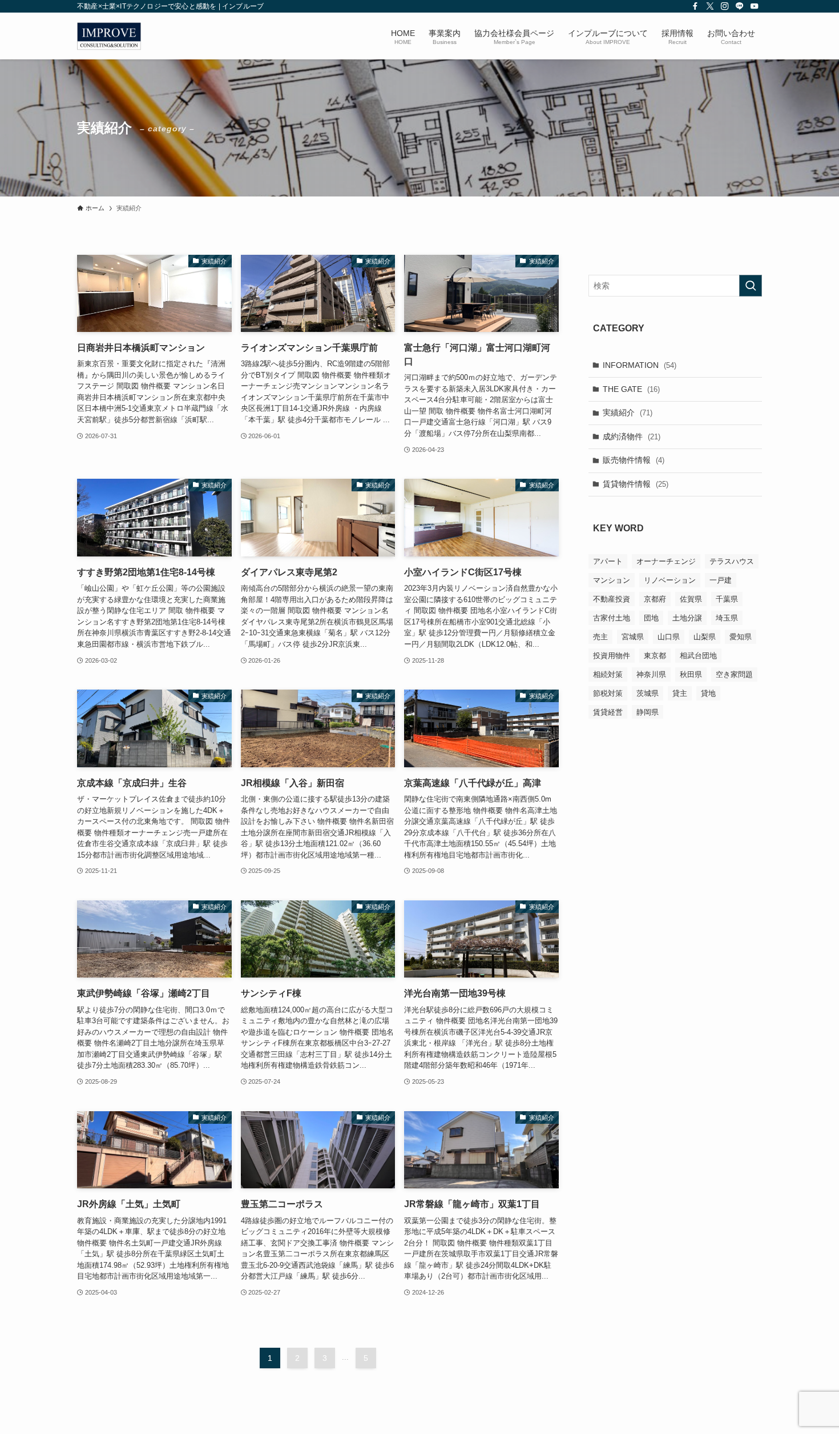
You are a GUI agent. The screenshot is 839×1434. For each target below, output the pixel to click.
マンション (611, 579)
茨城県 (647, 692)
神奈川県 (651, 674)
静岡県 (647, 711)
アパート (608, 560)
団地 (651, 617)
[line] (739, 6)
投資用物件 (611, 655)
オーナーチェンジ (666, 560)
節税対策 (608, 692)
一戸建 (720, 579)
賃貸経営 (608, 711)
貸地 (708, 692)
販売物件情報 (633, 459)
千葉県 (727, 598)
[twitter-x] (710, 6)
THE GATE (631, 388)
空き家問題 (734, 674)
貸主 (679, 692)
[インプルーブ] (109, 36)
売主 (600, 636)
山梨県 (704, 636)
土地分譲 (687, 617)
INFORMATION (639, 365)
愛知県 (740, 636)
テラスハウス (731, 560)
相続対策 (608, 674)
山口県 (669, 636)
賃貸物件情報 (635, 483)
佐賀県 (691, 598)
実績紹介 (627, 412)
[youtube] (754, 6)
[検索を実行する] (750, 286)
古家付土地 (611, 617)
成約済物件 (631, 435)
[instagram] (724, 6)
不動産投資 (611, 598)
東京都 (655, 655)
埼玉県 (727, 617)
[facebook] (695, 6)
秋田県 (691, 674)
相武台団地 (698, 655)
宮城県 (633, 636)
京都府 (655, 598)
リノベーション (670, 579)
